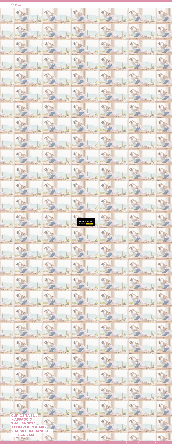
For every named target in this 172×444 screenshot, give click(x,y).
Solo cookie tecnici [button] (82, 223)
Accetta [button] (90, 223)
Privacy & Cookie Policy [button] (88, 221)
